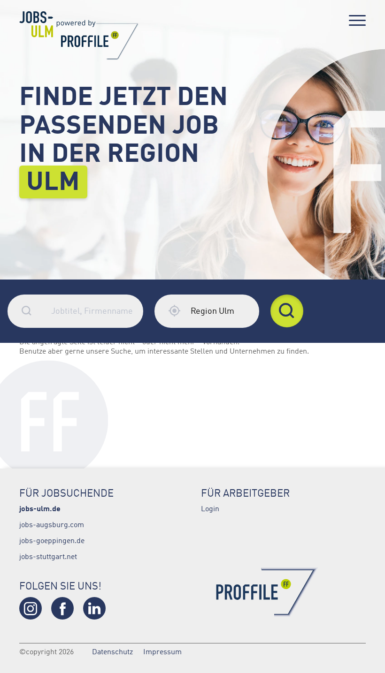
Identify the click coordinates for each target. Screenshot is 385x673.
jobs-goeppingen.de (52, 540)
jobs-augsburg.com (51, 524)
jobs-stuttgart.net (48, 556)
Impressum (162, 651)
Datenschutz (112, 651)
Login (210, 508)
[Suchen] (286, 311)
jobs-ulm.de (40, 508)
